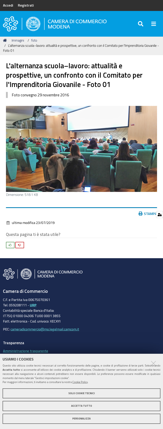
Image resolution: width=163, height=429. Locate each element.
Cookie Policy (80, 382)
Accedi (8, 5)
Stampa (150, 213)
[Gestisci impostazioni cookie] (159, 214)
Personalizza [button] (81, 418)
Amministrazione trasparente (25, 351)
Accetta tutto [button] (81, 406)
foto (34, 40)
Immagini (18, 40)
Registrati (26, 5)
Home (5, 40)
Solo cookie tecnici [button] (81, 393)
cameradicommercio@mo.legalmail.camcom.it (45, 329)
